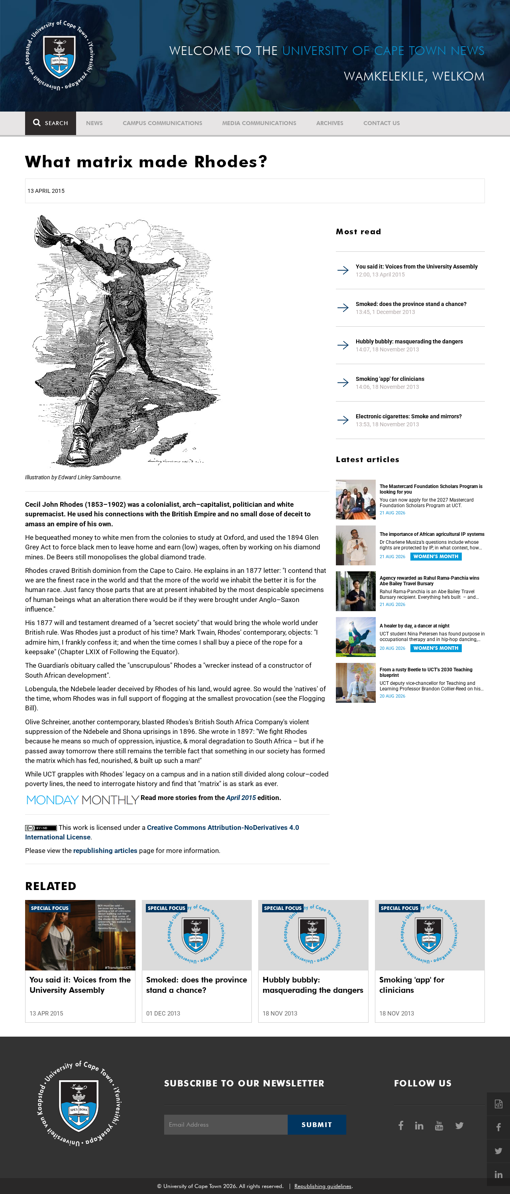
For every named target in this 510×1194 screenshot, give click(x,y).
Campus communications (162, 123)
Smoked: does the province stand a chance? (411, 304)
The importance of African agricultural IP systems (432, 534)
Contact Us (381, 123)
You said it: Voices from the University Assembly (417, 266)
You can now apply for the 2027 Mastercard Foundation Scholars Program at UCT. (427, 502)
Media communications (259, 123)
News (94, 123)
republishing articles (105, 851)
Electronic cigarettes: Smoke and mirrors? (409, 416)
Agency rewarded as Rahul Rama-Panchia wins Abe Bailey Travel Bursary (429, 580)
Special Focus (50, 908)
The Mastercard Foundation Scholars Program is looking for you (431, 489)
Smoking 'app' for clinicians (390, 379)
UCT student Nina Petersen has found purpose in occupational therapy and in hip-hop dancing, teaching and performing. (432, 636)
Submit (317, 1125)
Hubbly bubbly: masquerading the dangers (409, 341)
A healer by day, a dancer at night (414, 626)
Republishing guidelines (322, 1186)
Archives (329, 123)
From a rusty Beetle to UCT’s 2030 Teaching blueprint (426, 672)
